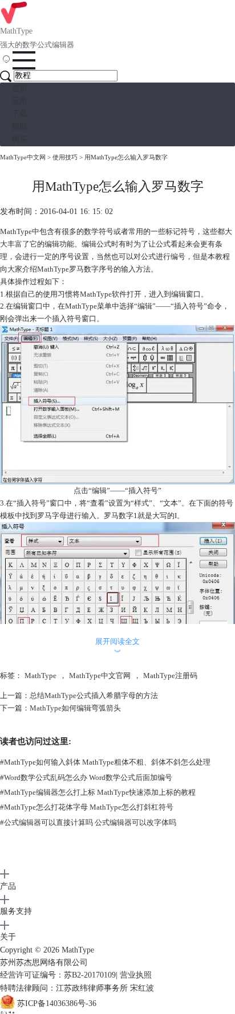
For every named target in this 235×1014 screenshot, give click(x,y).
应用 (19, 101)
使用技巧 (65, 157)
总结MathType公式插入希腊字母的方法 (94, 695)
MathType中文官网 (100, 675)
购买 (19, 139)
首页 (19, 88)
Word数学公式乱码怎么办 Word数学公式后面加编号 (86, 777)
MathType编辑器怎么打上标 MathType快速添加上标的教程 (98, 792)
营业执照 (136, 975)
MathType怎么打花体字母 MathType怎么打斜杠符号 (86, 807)
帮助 (19, 126)
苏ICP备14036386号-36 (56, 1003)
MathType (53, 269)
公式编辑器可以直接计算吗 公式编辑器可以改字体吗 (88, 822)
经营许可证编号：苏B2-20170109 (58, 975)
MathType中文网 (23, 157)
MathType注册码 (170, 675)
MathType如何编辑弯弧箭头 (75, 708)
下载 (19, 113)
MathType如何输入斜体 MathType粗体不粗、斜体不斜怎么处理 (105, 762)
